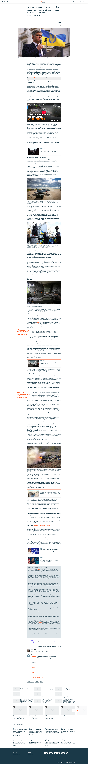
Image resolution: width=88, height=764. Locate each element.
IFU (33, 310)
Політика (29, 5)
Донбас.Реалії (33, 654)
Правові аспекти (31, 756)
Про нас (29, 752)
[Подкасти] (73, 1)
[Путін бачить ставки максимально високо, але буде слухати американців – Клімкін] (37, 689)
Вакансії (29, 758)
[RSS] (62, 753)
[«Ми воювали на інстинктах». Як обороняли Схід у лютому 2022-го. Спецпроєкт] (33, 151)
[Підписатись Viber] (57, 753)
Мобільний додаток (16, 754)
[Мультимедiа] (76, 1)
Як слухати (15, 752)
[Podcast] (64, 753)
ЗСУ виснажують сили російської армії (42, 525)
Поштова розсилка (16, 756)
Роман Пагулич (34, 649)
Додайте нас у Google (82, 1)
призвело (40, 622)
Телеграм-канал (37, 77)
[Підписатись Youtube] (52, 753)
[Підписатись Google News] (47, 753)
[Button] (50, 22)
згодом (58, 576)
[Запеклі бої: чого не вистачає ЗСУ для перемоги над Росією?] (33, 363)
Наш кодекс (30, 754)
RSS (13, 758)
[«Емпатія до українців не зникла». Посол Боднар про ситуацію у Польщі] (58, 689)
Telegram (33, 667)
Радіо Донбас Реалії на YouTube (37, 677)
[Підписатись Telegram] (59, 753)
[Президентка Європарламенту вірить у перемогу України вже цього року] (33, 551)
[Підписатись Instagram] (55, 753)
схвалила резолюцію (54, 579)
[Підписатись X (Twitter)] (50, 753)
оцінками (54, 627)
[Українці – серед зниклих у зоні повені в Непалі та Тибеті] (68, 710)
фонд (38, 322)
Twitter (33, 672)
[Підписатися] (67, 753)
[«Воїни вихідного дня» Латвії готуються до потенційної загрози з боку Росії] (52, 710)
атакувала (39, 569)
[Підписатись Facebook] (45, 753)
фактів (34, 608)
